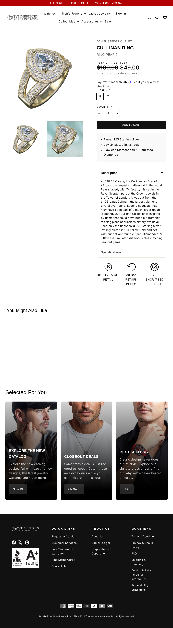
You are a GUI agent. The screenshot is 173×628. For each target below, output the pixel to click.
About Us (98, 536)
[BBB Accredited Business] (25, 558)
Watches (50, 13)
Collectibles (67, 21)
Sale (108, 21)
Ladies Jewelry (100, 13)
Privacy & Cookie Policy (142, 545)
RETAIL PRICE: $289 (112, 63)
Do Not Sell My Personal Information (141, 575)
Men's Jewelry (72, 13)
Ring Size (105, 90)
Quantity (104, 107)
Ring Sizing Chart (63, 559)
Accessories (90, 21)
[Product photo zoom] (45, 77)
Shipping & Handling (138, 562)
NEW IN (18, 489)
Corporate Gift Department (101, 551)
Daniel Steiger (101, 543)
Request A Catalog (64, 536)
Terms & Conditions (144, 536)
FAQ (134, 553)
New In (121, 13)
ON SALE (74, 489)
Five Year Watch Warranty (62, 551)
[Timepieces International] (22, 17)
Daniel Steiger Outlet (114, 41)
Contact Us (59, 566)
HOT (127, 489)
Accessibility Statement (140, 587)
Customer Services (64, 543)
